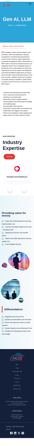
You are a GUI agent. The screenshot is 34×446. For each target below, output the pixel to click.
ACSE (14, 426)
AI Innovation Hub (17, 371)
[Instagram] (22, 433)
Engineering (21, 25)
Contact (17, 382)
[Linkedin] (15, 433)
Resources (17, 378)
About (17, 368)
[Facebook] (11, 433)
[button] (10, 189)
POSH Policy (17, 385)
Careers (17, 375)
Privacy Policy (17, 389)
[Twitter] (19, 433)
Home (10, 25)
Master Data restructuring (13, 46)
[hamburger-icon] (30, 4)
